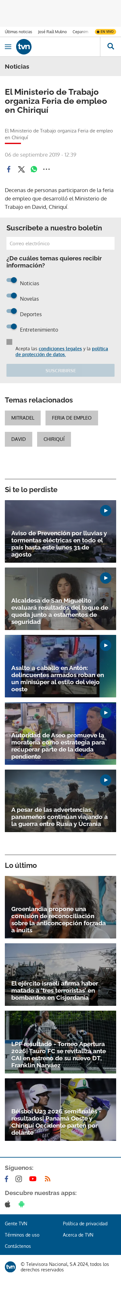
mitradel (22, 418)
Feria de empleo (72, 418)
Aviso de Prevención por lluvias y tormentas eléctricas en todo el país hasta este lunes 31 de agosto (59, 543)
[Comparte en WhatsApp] (33, 169)
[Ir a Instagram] (20, 1179)
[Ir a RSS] (49, 1179)
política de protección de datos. (61, 351)
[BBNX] (10, 1266)
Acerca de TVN (78, 1235)
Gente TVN (16, 1223)
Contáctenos (18, 1246)
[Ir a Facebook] (8, 1179)
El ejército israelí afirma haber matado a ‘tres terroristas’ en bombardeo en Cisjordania (54, 990)
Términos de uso (22, 1235)
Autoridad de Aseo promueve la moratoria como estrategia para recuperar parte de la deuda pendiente (58, 746)
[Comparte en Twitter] (21, 169)
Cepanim (80, 31)
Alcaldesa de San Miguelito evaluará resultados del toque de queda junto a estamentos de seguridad (59, 611)
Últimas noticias (18, 31)
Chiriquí (54, 439)
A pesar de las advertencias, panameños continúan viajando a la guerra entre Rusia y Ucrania (59, 816)
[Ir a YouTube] (34, 1179)
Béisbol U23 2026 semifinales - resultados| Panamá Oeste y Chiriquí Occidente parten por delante (56, 1122)
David (18, 439)
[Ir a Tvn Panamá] (58, 46)
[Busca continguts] (110, 46)
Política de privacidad (85, 1223)
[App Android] (23, 1204)
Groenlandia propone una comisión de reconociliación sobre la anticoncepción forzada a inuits (58, 919)
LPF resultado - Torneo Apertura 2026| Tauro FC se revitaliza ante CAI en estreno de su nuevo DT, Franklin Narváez (58, 1054)
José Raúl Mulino (52, 31)
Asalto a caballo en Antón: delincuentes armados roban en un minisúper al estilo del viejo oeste (57, 678)
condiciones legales (60, 348)
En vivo (107, 32)
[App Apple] (9, 1204)
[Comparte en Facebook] (8, 169)
